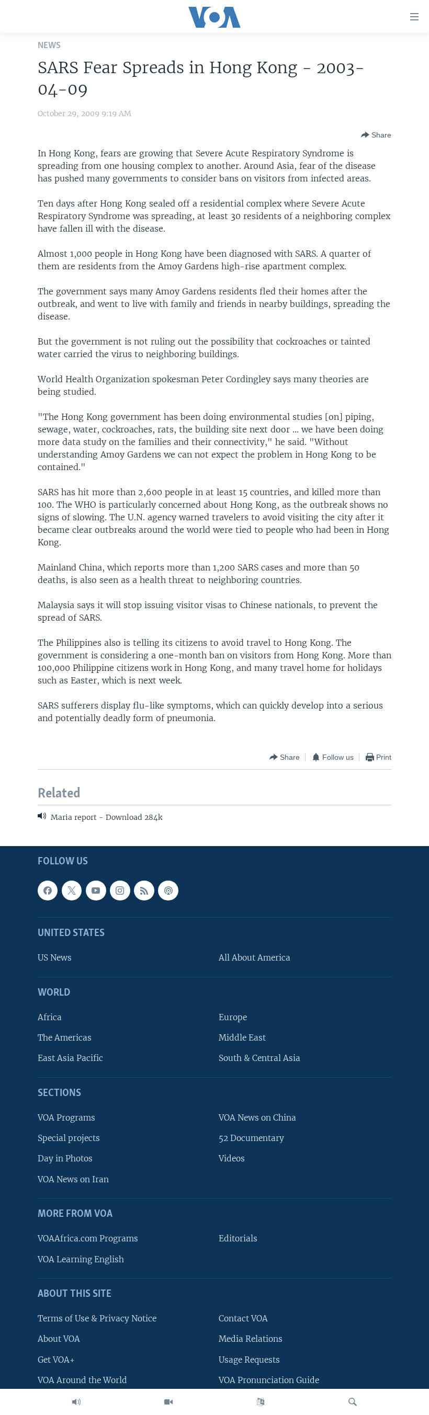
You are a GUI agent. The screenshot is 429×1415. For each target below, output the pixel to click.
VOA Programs (66, 1118)
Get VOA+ (56, 1359)
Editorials (238, 1238)
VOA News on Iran (73, 1179)
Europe (233, 1017)
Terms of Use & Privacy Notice (97, 1318)
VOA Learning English (81, 1259)
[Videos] (168, 1402)
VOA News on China (257, 1118)
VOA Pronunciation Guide (269, 1380)
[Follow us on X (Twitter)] (72, 890)
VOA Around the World (82, 1380)
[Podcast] (168, 890)
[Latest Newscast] (76, 1402)
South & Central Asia (259, 1058)
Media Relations (251, 1339)
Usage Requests (249, 1359)
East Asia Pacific (70, 1058)
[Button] (376, 135)
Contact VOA (243, 1318)
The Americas (65, 1038)
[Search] (352, 1402)
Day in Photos (65, 1158)
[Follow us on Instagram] (120, 890)
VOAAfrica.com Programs (88, 1238)
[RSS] (144, 890)
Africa (50, 1017)
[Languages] (260, 1402)
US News (55, 958)
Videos (232, 1158)
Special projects (69, 1138)
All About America (254, 958)
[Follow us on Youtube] (96, 890)
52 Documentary (251, 1138)
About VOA (59, 1339)
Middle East (242, 1038)
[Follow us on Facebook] (48, 890)
